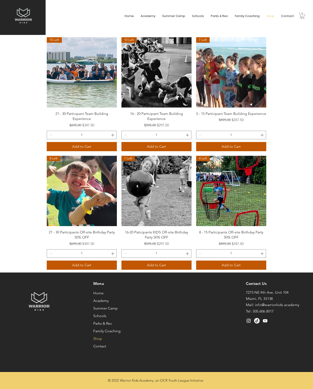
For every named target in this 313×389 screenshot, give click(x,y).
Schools (99, 316)
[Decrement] (50, 135)
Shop (97, 338)
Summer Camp (105, 308)
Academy (101, 300)
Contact (99, 346)
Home (98, 293)
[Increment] (113, 135)
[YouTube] (265, 321)
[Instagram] (248, 321)
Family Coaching (107, 331)
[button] (302, 16)
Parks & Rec (102, 323)
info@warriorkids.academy (277, 305)
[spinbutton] (81, 135)
